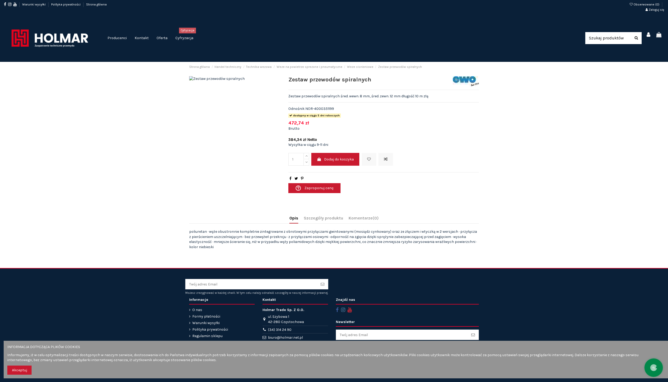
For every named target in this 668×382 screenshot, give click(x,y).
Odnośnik (296, 108)
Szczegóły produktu (323, 218)
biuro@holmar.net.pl (285, 337)
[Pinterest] (302, 178)
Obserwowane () (646, 4)
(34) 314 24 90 (279, 329)
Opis (293, 218)
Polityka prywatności (66, 4)
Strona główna (96, 4)
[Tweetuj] (296, 178)
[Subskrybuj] (322, 284)
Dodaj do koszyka (339, 159)
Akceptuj (19, 370)
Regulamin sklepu (207, 336)
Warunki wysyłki (34, 4)
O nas (197, 310)
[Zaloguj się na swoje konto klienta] (648, 35)
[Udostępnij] (290, 178)
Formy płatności (206, 316)
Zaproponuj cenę (314, 188)
